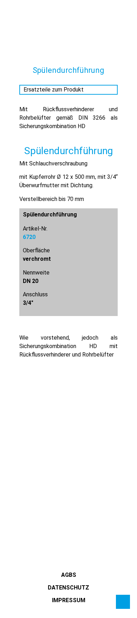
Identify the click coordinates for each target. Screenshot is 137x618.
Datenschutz (68, 587)
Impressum (68, 600)
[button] (12, 24)
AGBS (68, 575)
